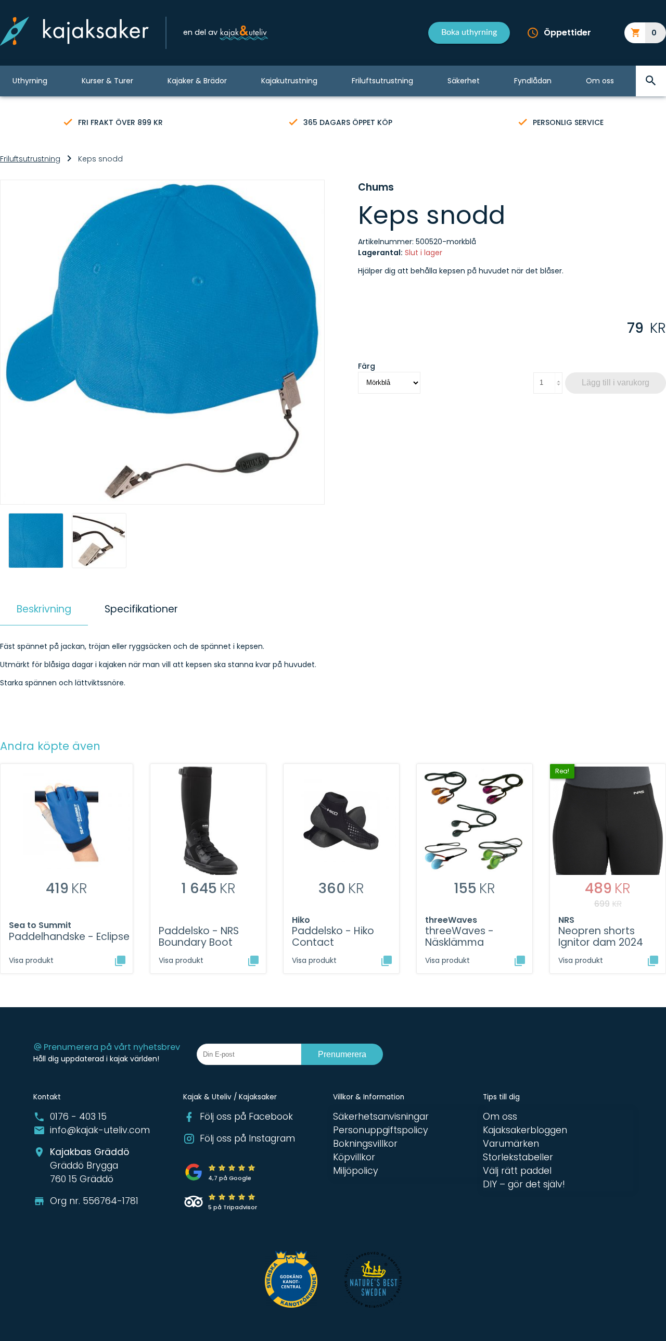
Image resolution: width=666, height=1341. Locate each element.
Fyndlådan (533, 81)
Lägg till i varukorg (615, 382)
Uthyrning (29, 81)
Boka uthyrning (469, 32)
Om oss (600, 81)
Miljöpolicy (355, 1170)
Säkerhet (463, 81)
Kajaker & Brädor (197, 81)
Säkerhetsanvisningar (381, 1116)
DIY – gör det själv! (524, 1184)
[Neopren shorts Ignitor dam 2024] (653, 960)
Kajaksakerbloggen (525, 1130)
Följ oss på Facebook (246, 1116)
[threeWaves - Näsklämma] (519, 960)
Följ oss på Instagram (247, 1138)
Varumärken (511, 1143)
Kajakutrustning (289, 81)
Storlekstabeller (518, 1157)
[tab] (44, 609)
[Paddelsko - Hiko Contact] (386, 960)
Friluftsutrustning (382, 81)
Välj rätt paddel (517, 1170)
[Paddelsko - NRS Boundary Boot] (253, 960)
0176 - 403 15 (78, 1116)
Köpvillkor (354, 1157)
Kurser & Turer (107, 81)
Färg (366, 366)
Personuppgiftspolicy (380, 1130)
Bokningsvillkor (365, 1143)
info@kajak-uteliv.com (100, 1130)
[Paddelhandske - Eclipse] (120, 960)
